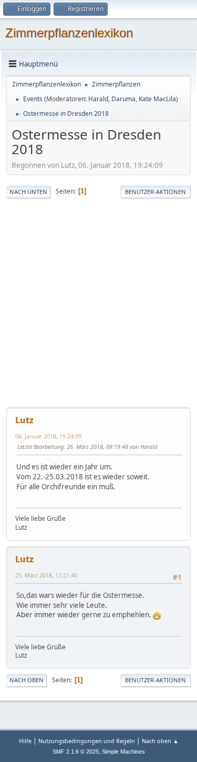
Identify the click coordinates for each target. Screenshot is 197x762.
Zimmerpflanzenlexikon (69, 33)
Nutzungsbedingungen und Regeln (86, 741)
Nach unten (28, 192)
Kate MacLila (157, 98)
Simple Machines (123, 751)
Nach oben (26, 680)
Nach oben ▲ (160, 741)
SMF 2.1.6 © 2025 (76, 751)
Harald (98, 98)
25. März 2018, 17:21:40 (46, 575)
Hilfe (25, 741)
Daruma (123, 98)
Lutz (24, 420)
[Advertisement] (98, 303)
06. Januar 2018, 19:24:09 (48, 436)
